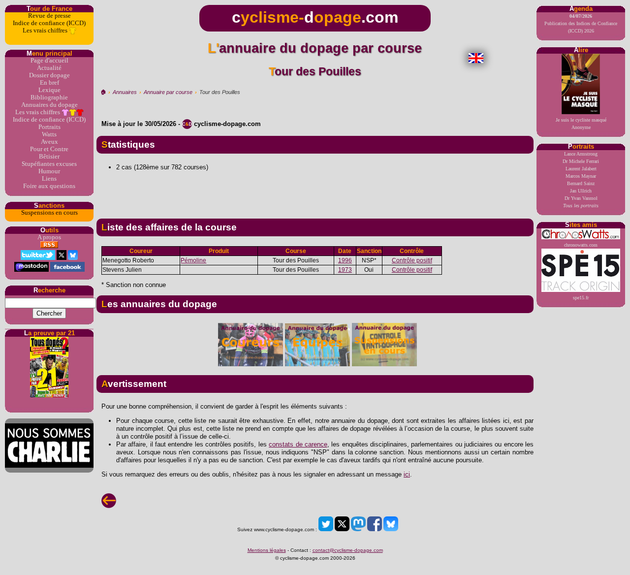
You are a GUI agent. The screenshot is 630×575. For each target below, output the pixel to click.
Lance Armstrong (581, 154)
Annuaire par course (168, 92)
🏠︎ (103, 92)
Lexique (49, 90)
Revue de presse (49, 15)
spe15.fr (581, 297)
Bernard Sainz (581, 183)
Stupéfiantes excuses (49, 163)
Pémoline (193, 260)
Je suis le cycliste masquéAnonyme (581, 123)
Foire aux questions (49, 186)
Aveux (49, 141)
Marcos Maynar (581, 176)
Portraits (49, 127)
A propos (49, 237)
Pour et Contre (49, 149)
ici (407, 474)
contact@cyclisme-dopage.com (348, 550)
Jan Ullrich (581, 190)
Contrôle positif (412, 260)
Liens (49, 178)
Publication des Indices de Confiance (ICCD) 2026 (580, 23)
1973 (345, 269)
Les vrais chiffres (46, 30)
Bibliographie (49, 97)
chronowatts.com (581, 245)
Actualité (49, 67)
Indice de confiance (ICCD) (49, 23)
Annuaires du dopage (49, 104)
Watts (49, 134)
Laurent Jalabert (581, 168)
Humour (49, 171)
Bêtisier (49, 156)
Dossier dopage (49, 75)
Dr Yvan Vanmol (581, 198)
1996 (345, 260)
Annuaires (125, 92)
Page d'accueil (49, 60)
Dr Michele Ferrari (581, 161)
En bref (49, 82)
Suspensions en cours (49, 212)
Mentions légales (267, 550)
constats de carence (298, 444)
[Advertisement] (315, 191)
